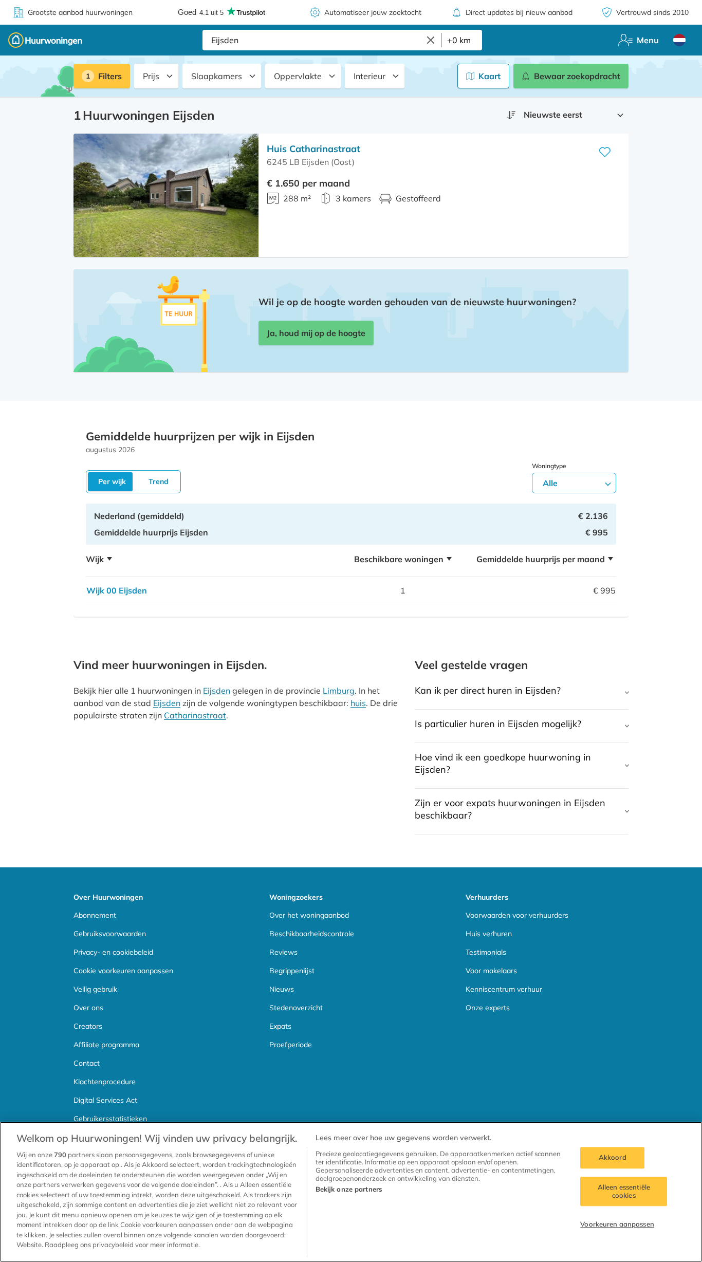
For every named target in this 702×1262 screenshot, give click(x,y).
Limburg (339, 690)
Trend (159, 481)
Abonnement (94, 915)
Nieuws (281, 989)
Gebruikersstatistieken (110, 1118)
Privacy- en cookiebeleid (113, 952)
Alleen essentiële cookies (624, 1191)
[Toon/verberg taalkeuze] (679, 40)
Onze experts (488, 1007)
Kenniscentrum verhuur (504, 989)
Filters (110, 76)
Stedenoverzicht (296, 1007)
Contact (86, 1063)
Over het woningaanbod (309, 915)
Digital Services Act (105, 1100)
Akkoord (612, 1158)
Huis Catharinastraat (313, 149)
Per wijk (112, 481)
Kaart (489, 76)
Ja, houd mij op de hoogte (316, 333)
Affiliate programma (106, 1044)
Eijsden (216, 690)
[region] (351, 1192)
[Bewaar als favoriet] (605, 152)
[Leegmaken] (430, 40)
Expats (280, 1026)
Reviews (283, 952)
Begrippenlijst (292, 970)
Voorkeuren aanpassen (617, 1224)
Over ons (88, 1007)
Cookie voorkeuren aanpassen (123, 970)
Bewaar (577, 76)
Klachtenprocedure (104, 1081)
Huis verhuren (489, 933)
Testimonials (486, 952)
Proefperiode (290, 1044)
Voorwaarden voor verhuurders (517, 915)
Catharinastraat (195, 715)
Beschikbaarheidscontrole (311, 933)
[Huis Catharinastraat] (165, 195)
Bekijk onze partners (349, 1189)
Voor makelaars (491, 970)
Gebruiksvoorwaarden (109, 933)
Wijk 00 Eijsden (116, 590)
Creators (87, 1026)
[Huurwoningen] (45, 40)
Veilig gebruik (95, 989)
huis (358, 703)
